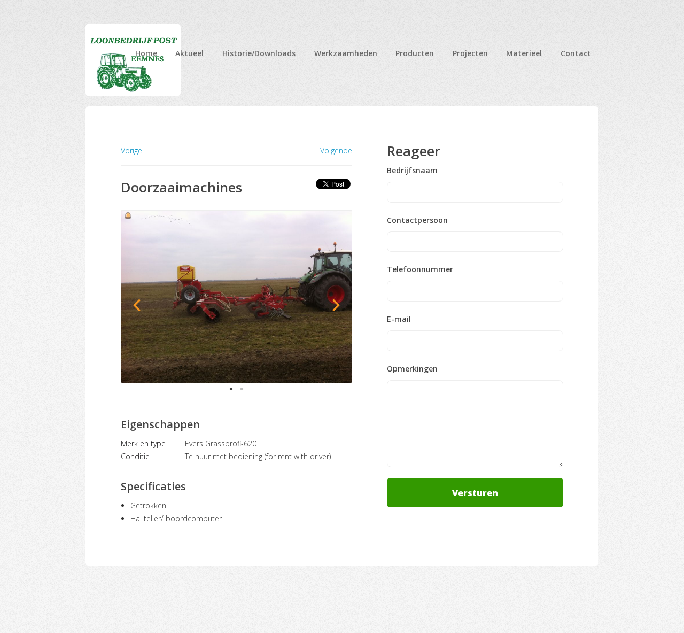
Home (146, 53)
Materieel (524, 53)
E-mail (399, 319)
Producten (414, 53)
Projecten (470, 53)
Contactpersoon (417, 220)
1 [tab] (231, 388)
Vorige (131, 150)
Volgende (336, 151)
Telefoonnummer (420, 269)
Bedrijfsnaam (412, 170)
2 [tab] (241, 388)
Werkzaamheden (345, 53)
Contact (576, 53)
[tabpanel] (236, 297)
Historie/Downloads (259, 53)
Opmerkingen (412, 369)
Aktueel (189, 53)
